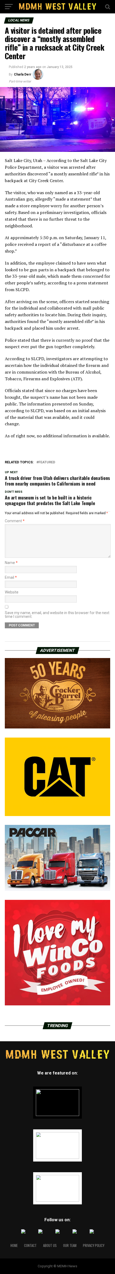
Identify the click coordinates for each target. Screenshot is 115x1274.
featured (47, 462)
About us (50, 1245)
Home (14, 1245)
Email (11, 577)
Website (11, 592)
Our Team (69, 1245)
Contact (30, 1245)
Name (11, 563)
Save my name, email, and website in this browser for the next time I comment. (57, 614)
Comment (15, 521)
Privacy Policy (93, 1245)
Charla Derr (22, 74)
